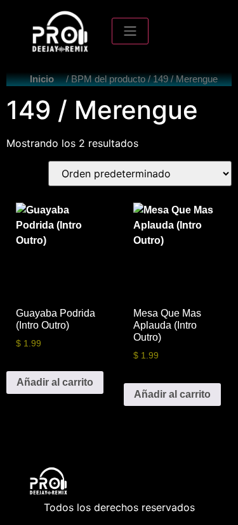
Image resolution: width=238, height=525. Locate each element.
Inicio (42, 79)
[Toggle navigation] (130, 31)
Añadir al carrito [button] (55, 382)
